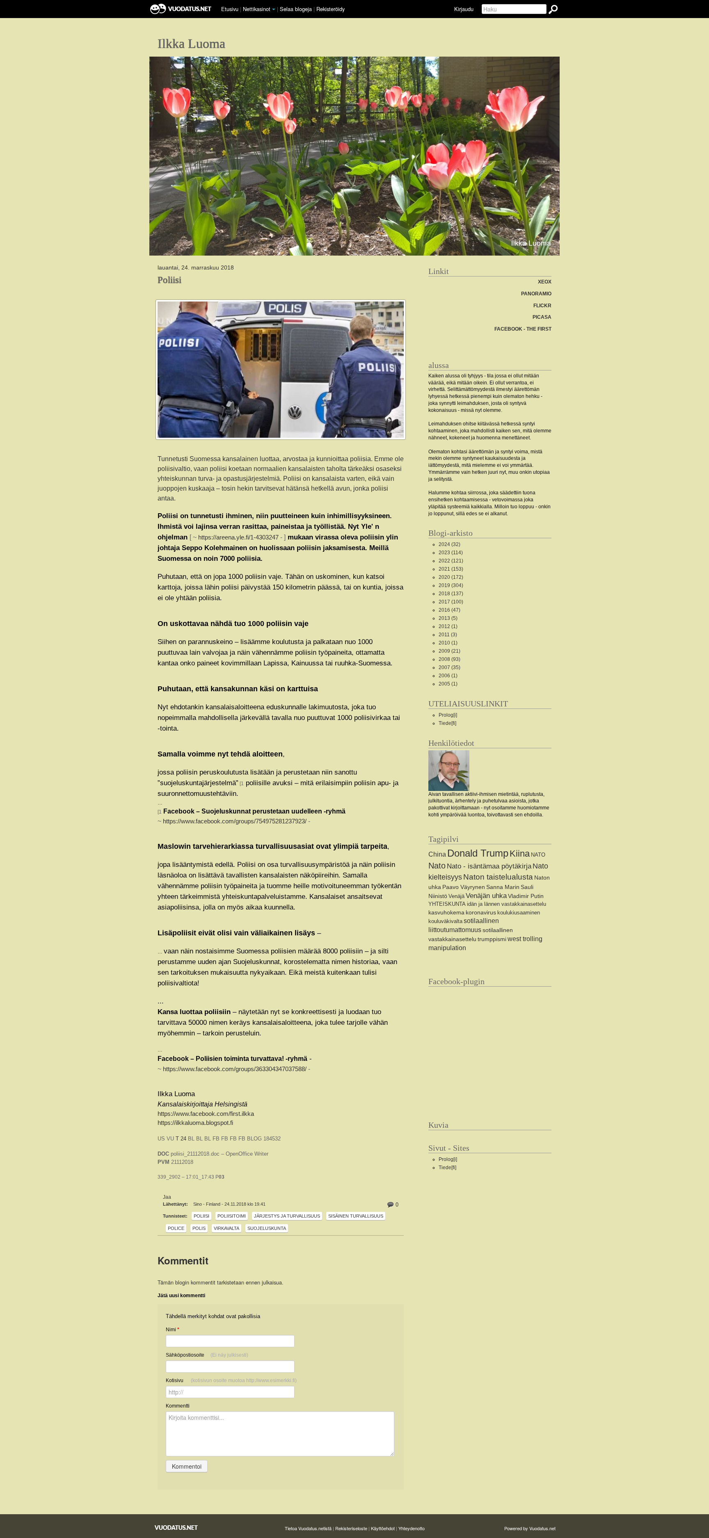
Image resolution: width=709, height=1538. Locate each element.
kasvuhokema (446, 912)
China (437, 854)
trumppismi (492, 939)
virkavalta (226, 1228)
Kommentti (178, 1405)
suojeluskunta (266, 1228)
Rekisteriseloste (351, 1528)
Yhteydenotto (411, 1528)
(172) (451, 577)
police (176, 1228)
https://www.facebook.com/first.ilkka (206, 1114)
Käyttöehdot (383, 1528)
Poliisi (169, 280)
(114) (451, 552)
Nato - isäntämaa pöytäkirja (489, 866)
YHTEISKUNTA (447, 904)
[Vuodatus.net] (176, 1527)
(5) (448, 618)
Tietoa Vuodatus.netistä (308, 1528)
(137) (451, 593)
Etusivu (229, 9)
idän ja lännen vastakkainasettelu (506, 904)
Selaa (296, 9)
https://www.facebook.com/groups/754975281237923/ (234, 821)
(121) (451, 561)
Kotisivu (231, 1380)
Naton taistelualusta (498, 877)
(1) (448, 626)
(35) (449, 667)
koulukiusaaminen (518, 913)
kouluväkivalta (445, 921)
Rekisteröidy (330, 9)
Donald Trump (477, 853)
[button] (273, 9)
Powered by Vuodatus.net (530, 1528)
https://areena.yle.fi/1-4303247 (238, 537)
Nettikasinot (256, 9)
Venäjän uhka (486, 896)
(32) (449, 544)
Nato (437, 865)
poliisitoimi (231, 1215)
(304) (451, 585)
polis (199, 1228)
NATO (538, 855)
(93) (449, 659)
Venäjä (456, 896)
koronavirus (481, 912)
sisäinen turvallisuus (355, 1215)
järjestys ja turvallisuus (287, 1215)
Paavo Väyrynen (463, 887)
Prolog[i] (448, 715)
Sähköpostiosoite (207, 1355)
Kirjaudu (463, 9)
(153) (451, 569)
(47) (449, 610)
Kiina (520, 853)
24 (183, 1139)
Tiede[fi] (447, 723)
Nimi (172, 1329)
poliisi (201, 1215)
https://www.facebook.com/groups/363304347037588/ (234, 1069)
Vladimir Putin (526, 896)
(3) (448, 635)
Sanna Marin (502, 887)
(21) (449, 651)
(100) (451, 602)
